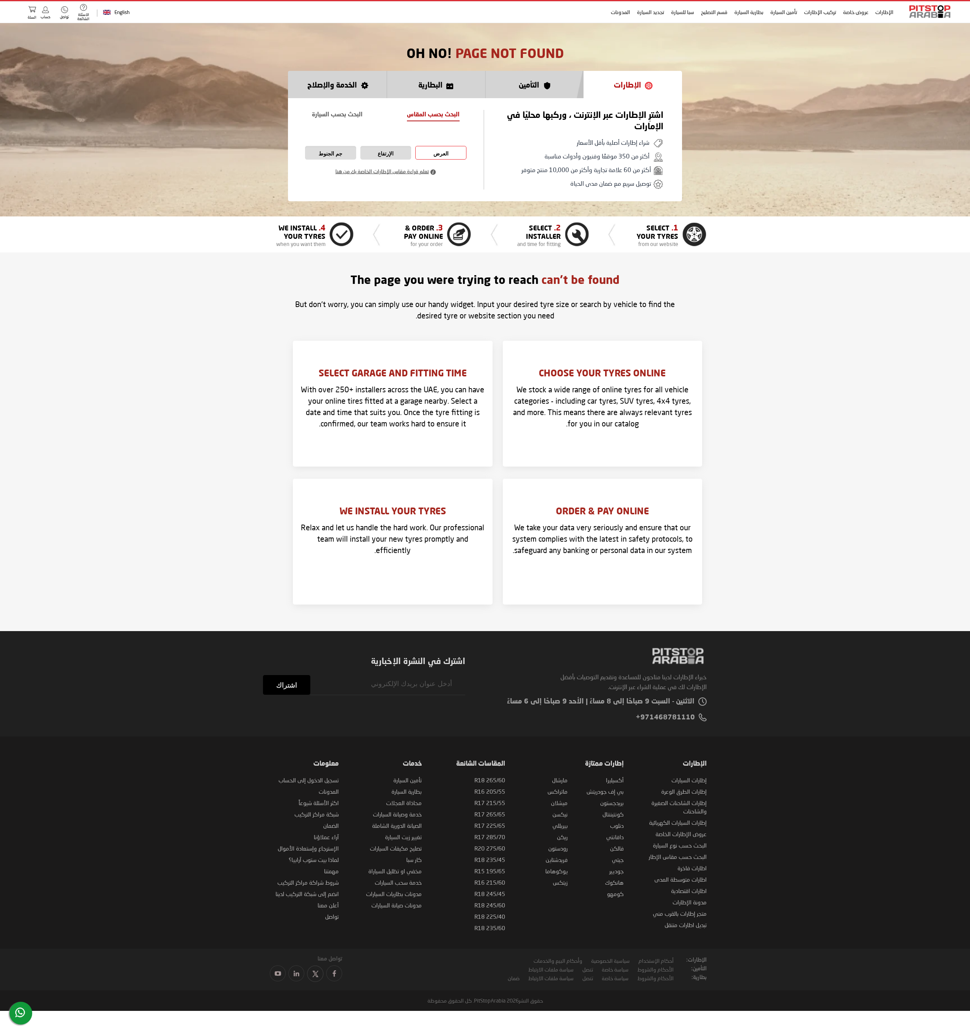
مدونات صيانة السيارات (396, 905)
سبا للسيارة (682, 12)
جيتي (618, 859)
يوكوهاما (556, 871)
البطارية (430, 85)
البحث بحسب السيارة (337, 115)
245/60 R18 (489, 905)
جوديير (616, 871)
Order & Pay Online (602, 512)
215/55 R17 (489, 802)
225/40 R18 (489, 916)
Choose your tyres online (602, 374)
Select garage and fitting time (393, 374)
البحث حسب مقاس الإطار (678, 856)
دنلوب (617, 825)
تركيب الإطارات (820, 12)
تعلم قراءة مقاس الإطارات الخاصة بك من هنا (382, 171)
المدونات (620, 12)
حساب (45, 16)
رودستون (558, 848)
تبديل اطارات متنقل (686, 924)
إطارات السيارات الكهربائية (678, 822)
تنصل (587, 969)
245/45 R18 (489, 893)
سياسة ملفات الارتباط (551, 969)
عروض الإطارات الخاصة (681, 833)
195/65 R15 (489, 871)
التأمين (529, 85)
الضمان (331, 825)
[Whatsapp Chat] (20, 1012)
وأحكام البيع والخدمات (558, 960)
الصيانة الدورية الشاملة (397, 825)
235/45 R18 (489, 859)
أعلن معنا (328, 905)
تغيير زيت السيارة (403, 836)
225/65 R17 (489, 825)
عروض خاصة (855, 12)
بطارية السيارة (748, 12)
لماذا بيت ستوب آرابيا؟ (314, 859)
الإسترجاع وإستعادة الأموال (308, 848)
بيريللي (560, 825)
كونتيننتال (613, 814)
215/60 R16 (489, 882)
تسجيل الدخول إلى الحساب (308, 780)
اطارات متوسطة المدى (680, 879)
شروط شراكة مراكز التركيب (308, 882)
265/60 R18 (489, 780)
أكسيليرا (615, 780)
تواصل (332, 916)
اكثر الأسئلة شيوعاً (319, 802)
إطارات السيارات (689, 780)
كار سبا (414, 859)
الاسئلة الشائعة (83, 16)
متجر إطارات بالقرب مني (680, 913)
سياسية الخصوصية (610, 960)
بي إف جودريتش (605, 791)
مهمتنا (331, 871)
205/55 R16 (489, 791)
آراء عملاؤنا (326, 836)
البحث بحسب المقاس (433, 115)
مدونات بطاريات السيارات (394, 893)
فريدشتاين (557, 859)
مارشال (560, 780)
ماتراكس (558, 791)
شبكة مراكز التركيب (316, 814)
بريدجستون (612, 802)
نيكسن (560, 814)
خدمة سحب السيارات (398, 882)
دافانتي (615, 836)
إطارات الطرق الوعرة (684, 791)
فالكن (617, 848)
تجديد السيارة (650, 12)
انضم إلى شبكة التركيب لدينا (307, 893)
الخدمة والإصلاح (332, 85)
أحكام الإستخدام (656, 960)
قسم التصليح (714, 12)
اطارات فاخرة (692, 868)
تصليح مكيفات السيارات (396, 848)
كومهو (615, 893)
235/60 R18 (489, 927)
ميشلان (559, 802)
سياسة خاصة (615, 969)
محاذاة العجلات (404, 802)
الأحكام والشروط (655, 969)
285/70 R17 (489, 836)
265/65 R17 (489, 814)
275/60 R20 (489, 848)
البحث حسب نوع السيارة (680, 845)
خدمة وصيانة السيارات (397, 814)
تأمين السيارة (783, 12)
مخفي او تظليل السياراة (395, 871)
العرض (441, 153)
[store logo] (927, 11)
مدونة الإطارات (690, 902)
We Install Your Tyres (393, 512)
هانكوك (614, 882)
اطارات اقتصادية (689, 890)
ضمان (513, 978)
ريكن (562, 836)
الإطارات (884, 12)
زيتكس (560, 882)
